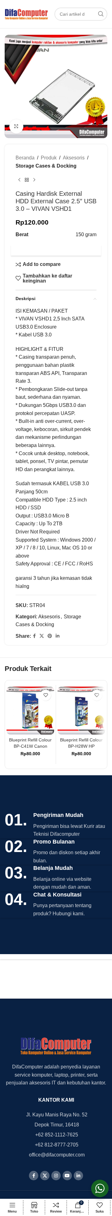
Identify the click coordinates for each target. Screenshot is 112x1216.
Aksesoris (74, 157)
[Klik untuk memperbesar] (16, 126)
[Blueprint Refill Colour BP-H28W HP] (81, 711)
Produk (49, 157)
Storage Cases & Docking (46, 166)
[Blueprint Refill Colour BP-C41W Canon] (30, 711)
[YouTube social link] (67, 1175)
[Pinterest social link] (50, 636)
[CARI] (100, 14)
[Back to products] (26, 180)
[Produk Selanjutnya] (34, 180)
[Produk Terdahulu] (19, 180)
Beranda (25, 157)
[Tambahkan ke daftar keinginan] (45, 695)
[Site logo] (26, 13)
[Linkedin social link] (57, 636)
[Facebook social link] (34, 636)
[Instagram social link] (56, 1175)
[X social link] (42, 636)
